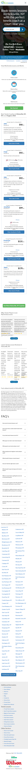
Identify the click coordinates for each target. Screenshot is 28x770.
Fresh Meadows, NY (7, 606)
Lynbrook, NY (19, 538)
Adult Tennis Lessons (8, 719)
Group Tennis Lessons (9, 737)
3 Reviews (17, 219)
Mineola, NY (19, 561)
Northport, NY (19, 581)
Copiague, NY (5, 563)
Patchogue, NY (19, 594)
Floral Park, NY (5, 597)
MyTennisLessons (10, 60)
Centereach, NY (6, 554)
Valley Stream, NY (20, 650)
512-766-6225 (18, 753)
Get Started (14, 108)
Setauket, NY (19, 630)
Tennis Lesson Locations (9, 724)
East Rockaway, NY (6, 588)
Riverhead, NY (19, 615)
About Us (6, 691)
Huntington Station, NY (7, 647)
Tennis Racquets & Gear (9, 745)
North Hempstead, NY (20, 577)
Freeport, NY (5, 603)
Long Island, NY (4, 527)
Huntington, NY (6, 643)
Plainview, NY (19, 597)
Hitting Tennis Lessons (9, 721)
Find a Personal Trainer (9, 743)
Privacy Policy (7, 702)
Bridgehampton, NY (7, 542)
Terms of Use (7, 700)
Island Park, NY (5, 651)
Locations (18, 60)
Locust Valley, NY (20, 532)
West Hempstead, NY (20, 667)
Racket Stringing (7, 741)
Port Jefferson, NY (20, 600)
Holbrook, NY (5, 640)
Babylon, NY (5, 529)
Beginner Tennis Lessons (9, 713)
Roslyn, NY (18, 621)
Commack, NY (5, 560)
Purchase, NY (19, 606)
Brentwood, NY (6, 539)
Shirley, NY (18, 634)
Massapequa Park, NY (20, 551)
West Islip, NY (19, 671)
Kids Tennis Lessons (8, 715)
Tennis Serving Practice (9, 735)
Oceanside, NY (19, 584)
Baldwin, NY (5, 532)
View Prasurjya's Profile (14, 259)
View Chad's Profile (14, 168)
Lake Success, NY (6, 666)
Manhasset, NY (19, 544)
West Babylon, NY (20, 660)
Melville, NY (19, 558)
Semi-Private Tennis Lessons (10, 711)
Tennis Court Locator (8, 730)
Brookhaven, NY (6, 545)
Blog (5, 695)
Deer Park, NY (5, 569)
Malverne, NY (19, 541)
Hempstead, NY (6, 631)
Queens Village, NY (20, 609)
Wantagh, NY (19, 654)
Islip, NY (4, 654)
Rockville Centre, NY (21, 618)
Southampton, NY (20, 640)
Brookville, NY (5, 548)
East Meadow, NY (6, 578)
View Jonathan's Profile (14, 232)
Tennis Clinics (7, 732)
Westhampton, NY (20, 663)
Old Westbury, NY (20, 587)
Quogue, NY (19, 612)
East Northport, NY (6, 581)
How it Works (7, 689)
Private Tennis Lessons (9, 709)
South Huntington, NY (20, 643)
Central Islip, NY (6, 557)
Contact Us (6, 698)
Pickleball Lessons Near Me (10, 739)
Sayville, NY (18, 627)
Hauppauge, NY (6, 627)
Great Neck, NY (6, 618)
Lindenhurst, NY (20, 529)
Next (16, 338)
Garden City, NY (6, 609)
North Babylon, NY (20, 574)
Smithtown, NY (19, 637)
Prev (12, 338)
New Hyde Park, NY (20, 567)
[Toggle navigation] (25, 2)
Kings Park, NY (5, 660)
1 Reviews (17, 280)
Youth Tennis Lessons (8, 717)
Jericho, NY (5, 657)
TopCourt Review (8, 726)
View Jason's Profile (14, 291)
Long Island (24, 60)
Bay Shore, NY (5, 535)
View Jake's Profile (14, 198)
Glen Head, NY (5, 615)
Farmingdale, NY (6, 591)
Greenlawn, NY (5, 621)
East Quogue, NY (6, 585)
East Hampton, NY (6, 575)
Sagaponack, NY (19, 624)
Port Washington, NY (21, 603)
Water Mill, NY (19, 657)
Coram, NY (4, 566)
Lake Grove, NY (6, 663)
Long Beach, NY (19, 535)
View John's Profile (14, 143)
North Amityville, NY (21, 571)
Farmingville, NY (6, 594)
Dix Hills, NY (5, 572)
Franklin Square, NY (7, 600)
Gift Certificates (7, 687)
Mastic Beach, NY (20, 555)
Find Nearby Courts (7, 674)
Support (6, 693)
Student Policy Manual (9, 704)
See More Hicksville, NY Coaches (14, 305)
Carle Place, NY (5, 551)
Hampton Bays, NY (6, 624)
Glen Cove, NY (5, 612)
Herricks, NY (5, 634)
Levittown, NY (5, 669)
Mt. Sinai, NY (19, 564)
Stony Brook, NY (20, 647)
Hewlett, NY (5, 637)
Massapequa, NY (20, 547)
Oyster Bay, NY (19, 591)
